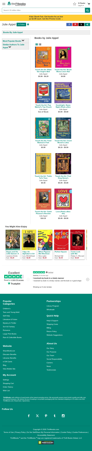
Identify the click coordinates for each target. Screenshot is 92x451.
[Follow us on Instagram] (63, 416)
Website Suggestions (55, 335)
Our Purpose (51, 352)
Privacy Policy (20, 432)
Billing (49, 328)
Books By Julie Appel (13, 32)
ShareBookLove (9, 351)
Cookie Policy (66, 432)
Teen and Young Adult (11, 312)
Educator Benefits (9, 354)
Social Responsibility (54, 359)
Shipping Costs (52, 324)
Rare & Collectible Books (12, 337)
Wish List (6, 390)
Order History (8, 387)
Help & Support (52, 321)
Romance (6, 330)
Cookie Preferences (80, 432)
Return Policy (52, 331)
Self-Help (6, 316)
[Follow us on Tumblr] (55, 416)
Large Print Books (9, 334)
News (49, 366)
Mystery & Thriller (9, 323)
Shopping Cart (8, 383)
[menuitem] (81, 3)
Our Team (50, 355)
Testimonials (51, 370)
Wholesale (51, 309)
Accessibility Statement (46, 435)
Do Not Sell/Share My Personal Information (43, 432)
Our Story (50, 348)
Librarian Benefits (9, 358)
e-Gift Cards (7, 362)
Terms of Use (9, 432)
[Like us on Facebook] (29, 416)
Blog (4, 365)
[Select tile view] (39, 44)
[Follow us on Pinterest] (46, 416)
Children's (6, 309)
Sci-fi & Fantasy (9, 327)
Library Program (53, 306)
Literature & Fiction (10, 319)
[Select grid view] (36, 44)
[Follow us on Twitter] (37, 416)
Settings (6, 380)
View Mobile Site (9, 369)
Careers (50, 363)
